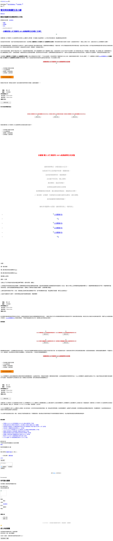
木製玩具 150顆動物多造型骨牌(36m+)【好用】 (14, 428)
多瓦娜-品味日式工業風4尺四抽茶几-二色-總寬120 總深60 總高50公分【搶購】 (21, 425)
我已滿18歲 (3, 538)
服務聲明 (69, 522)
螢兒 (2, 444)
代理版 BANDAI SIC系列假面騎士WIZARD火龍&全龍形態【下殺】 (18, 423)
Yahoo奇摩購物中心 (103, 56)
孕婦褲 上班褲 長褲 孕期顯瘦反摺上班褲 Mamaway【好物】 (17, 434)
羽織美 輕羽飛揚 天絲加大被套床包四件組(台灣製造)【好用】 (17, 432)
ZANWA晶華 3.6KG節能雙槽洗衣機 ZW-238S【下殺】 (15, 437)
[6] (58, 237)
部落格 (4, 24)
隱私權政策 (64, 522)
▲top (2, 457)
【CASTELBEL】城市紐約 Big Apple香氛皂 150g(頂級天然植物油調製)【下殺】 (21, 429)
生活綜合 (11, 20)
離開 (7, 538)
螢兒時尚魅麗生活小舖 (11, 10)
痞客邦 (7, 451)
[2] (58, 219)
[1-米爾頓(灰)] (58, 214)
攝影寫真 (11, 455)
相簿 (4, 22)
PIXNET (46, 522)
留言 (11, 451)
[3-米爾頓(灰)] (58, 223)
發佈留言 (2, 468)
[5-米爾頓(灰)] (58, 232)
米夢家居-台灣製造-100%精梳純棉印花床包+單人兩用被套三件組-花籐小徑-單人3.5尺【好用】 (24, 426)
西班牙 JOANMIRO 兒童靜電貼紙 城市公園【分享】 (15, 435)
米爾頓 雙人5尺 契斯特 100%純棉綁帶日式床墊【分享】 (22, 31)
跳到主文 (3, 13)
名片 (4, 25)
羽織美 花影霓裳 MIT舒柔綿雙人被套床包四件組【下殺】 (16, 431)
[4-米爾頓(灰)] (58, 228)
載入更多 (2, 460)
